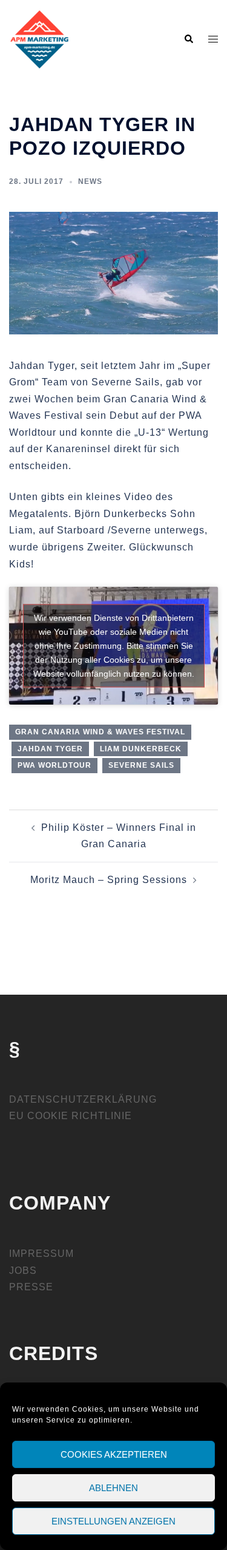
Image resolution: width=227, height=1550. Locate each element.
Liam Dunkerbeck (141, 749)
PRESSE (31, 1287)
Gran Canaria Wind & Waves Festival (100, 732)
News (90, 181)
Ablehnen (113, 1488)
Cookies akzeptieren (114, 1454)
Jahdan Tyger (50, 749)
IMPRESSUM (41, 1253)
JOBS (23, 1270)
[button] (188, 39)
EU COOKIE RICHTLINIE (70, 1116)
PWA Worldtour (54, 765)
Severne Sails (141, 765)
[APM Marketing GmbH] (39, 38)
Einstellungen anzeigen (113, 1521)
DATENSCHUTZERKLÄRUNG (83, 1099)
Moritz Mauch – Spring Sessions (108, 880)
